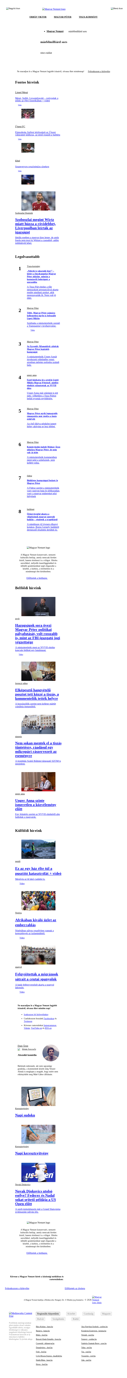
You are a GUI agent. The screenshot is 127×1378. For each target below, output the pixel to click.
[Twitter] (38, 1034)
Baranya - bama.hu (43, 1331)
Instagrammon (50, 1025)
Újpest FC (20, 126)
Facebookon (49, 1018)
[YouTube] (50, 1034)
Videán (27, 1028)
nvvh (17, 619)
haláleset (30, 509)
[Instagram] (33, 1034)
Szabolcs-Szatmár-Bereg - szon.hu (94, 1343)
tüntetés (18, 736)
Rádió (76, 1319)
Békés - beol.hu (41, 1335)
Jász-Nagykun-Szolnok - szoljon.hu (94, 1327)
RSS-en (48, 1028)
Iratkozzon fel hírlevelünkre (36, 1014)
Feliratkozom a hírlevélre (99, 71)
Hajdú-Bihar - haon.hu (44, 1360)
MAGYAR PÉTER (62, 17)
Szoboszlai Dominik (24, 213)
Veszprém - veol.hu (88, 1356)
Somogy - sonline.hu (89, 1339)
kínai (17, 161)
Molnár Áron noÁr (29, 1049)
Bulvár (40, 1319)
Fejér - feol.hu (41, 1352)
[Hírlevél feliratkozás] (21, 1034)
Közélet (71, 1313)
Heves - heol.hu (42, 1364)
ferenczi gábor (21, 683)
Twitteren (28, 1021)
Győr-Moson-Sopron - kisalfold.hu (49, 1356)
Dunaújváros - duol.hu (44, 1348)
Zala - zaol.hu (86, 1360)
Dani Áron (23, 1046)
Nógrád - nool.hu (87, 1335)
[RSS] (55, 1034)
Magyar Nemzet (55, 31)
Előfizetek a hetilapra (37, 578)
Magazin (106, 1313)
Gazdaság (88, 1313)
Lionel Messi (21, 92)
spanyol (18, 967)
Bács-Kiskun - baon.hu (44, 1327)
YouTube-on (36, 1028)
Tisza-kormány (33, 266)
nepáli (17, 861)
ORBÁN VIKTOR (37, 17)
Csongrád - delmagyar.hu (45, 1343)
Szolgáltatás (58, 1319)
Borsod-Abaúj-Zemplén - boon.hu (48, 1339)
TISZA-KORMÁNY (88, 17)
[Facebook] (27, 1034)
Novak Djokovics (22, 1184)
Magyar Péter (33, 308)
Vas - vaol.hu (86, 1352)
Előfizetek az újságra (75, 1288)
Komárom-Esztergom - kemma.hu (93, 1331)
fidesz (29, 476)
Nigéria (18, 913)
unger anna (32, 375)
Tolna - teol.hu (86, 1348)
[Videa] (44, 1034)
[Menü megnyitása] (116, 9)
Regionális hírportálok (48, 1313)
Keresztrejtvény (22, 1108)
